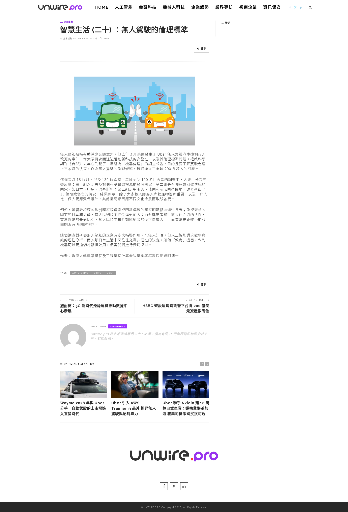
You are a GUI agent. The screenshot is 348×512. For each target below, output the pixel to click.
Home (102, 7)
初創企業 (248, 7)
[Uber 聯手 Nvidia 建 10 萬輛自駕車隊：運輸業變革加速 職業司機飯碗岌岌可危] (186, 384)
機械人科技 (174, 7)
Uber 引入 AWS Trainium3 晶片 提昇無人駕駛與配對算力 (133, 408)
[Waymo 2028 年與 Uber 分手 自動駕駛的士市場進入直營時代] (83, 384)
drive (98, 273)
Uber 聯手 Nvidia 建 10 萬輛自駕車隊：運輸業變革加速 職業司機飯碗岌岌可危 (186, 408)
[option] (83, 394)
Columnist (82, 38)
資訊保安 (272, 7)
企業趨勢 (200, 7)
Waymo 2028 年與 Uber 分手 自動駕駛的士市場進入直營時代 (83, 408)
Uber (110, 273)
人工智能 (124, 7)
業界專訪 (224, 7)
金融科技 (148, 7)
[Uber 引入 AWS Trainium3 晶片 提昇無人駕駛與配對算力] (134, 384)
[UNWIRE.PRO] (60, 6)
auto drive (80, 273)
